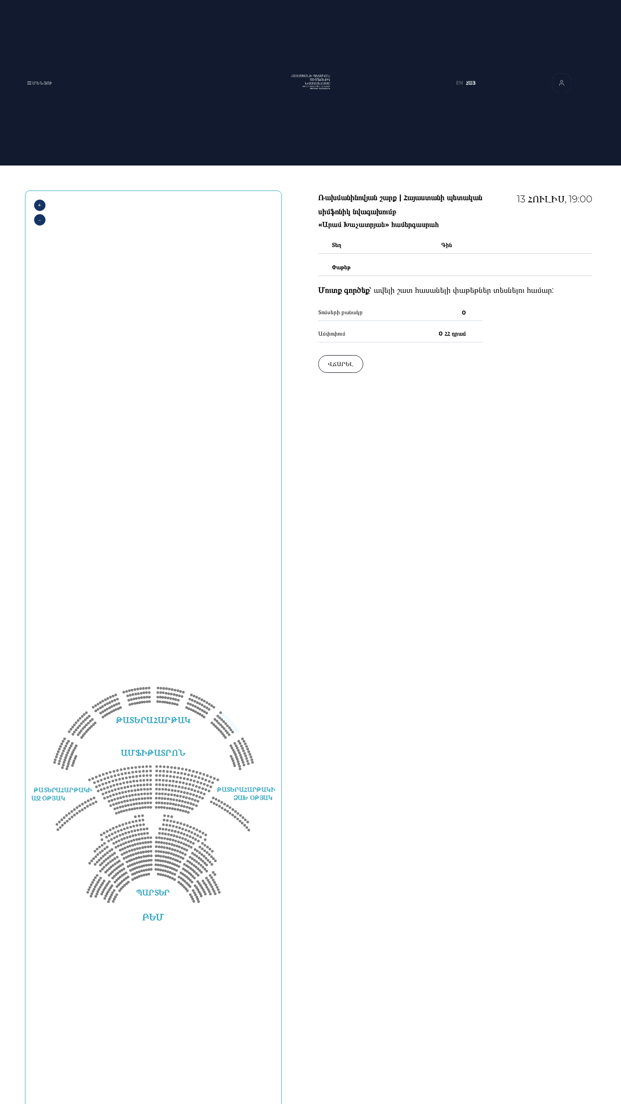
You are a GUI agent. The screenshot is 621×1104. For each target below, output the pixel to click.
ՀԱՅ (471, 83)
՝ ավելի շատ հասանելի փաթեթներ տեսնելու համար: (436, 290)
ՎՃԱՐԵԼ (341, 364)
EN (459, 83)
